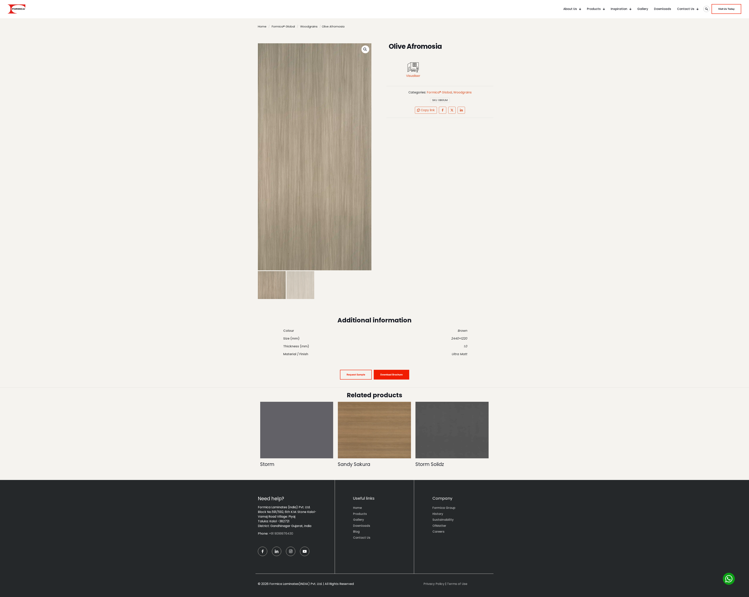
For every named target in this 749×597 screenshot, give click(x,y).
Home (262, 26)
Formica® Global (283, 26)
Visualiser (413, 76)
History (437, 514)
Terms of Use (457, 584)
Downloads (361, 526)
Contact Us (361, 538)
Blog (356, 532)
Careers (438, 532)
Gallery (358, 520)
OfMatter (439, 526)
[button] (365, 49)
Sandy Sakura (354, 464)
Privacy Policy (434, 584)
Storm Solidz (429, 464)
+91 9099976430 (281, 533)
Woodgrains (309, 26)
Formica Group (443, 508)
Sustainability (443, 520)
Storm (267, 464)
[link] (413, 67)
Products (360, 514)
